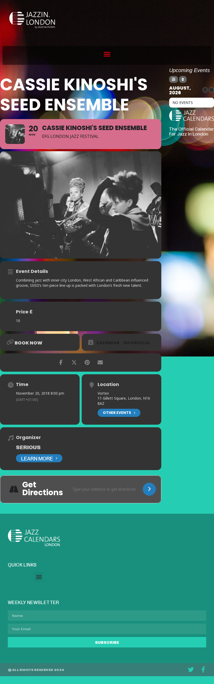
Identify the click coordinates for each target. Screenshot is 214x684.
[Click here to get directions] (149, 489)
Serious (28, 447)
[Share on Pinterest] (87, 362)
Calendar (108, 343)
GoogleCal (136, 343)
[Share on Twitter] (74, 362)
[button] (107, 54)
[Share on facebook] (61, 362)
